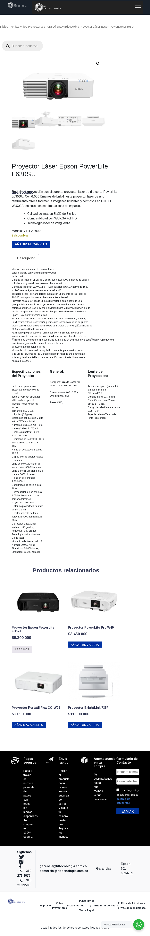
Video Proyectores (32, 26)
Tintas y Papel (90, 906)
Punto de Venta (82, 906)
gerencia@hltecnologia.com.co (63, 866)
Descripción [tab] (26, 258)
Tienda (13, 26)
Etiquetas (100, 905)
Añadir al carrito (31, 244)
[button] (98, 63)
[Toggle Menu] (138, 7)
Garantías (104, 868)
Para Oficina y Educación (62, 26)
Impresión (46, 905)
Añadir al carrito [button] (85, 644)
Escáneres (73, 905)
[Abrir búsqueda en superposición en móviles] (22, 46)
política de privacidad (123, 800)
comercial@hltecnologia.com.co (64, 871)
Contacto (112, 905)
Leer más (22, 649)
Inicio (3, 26)
